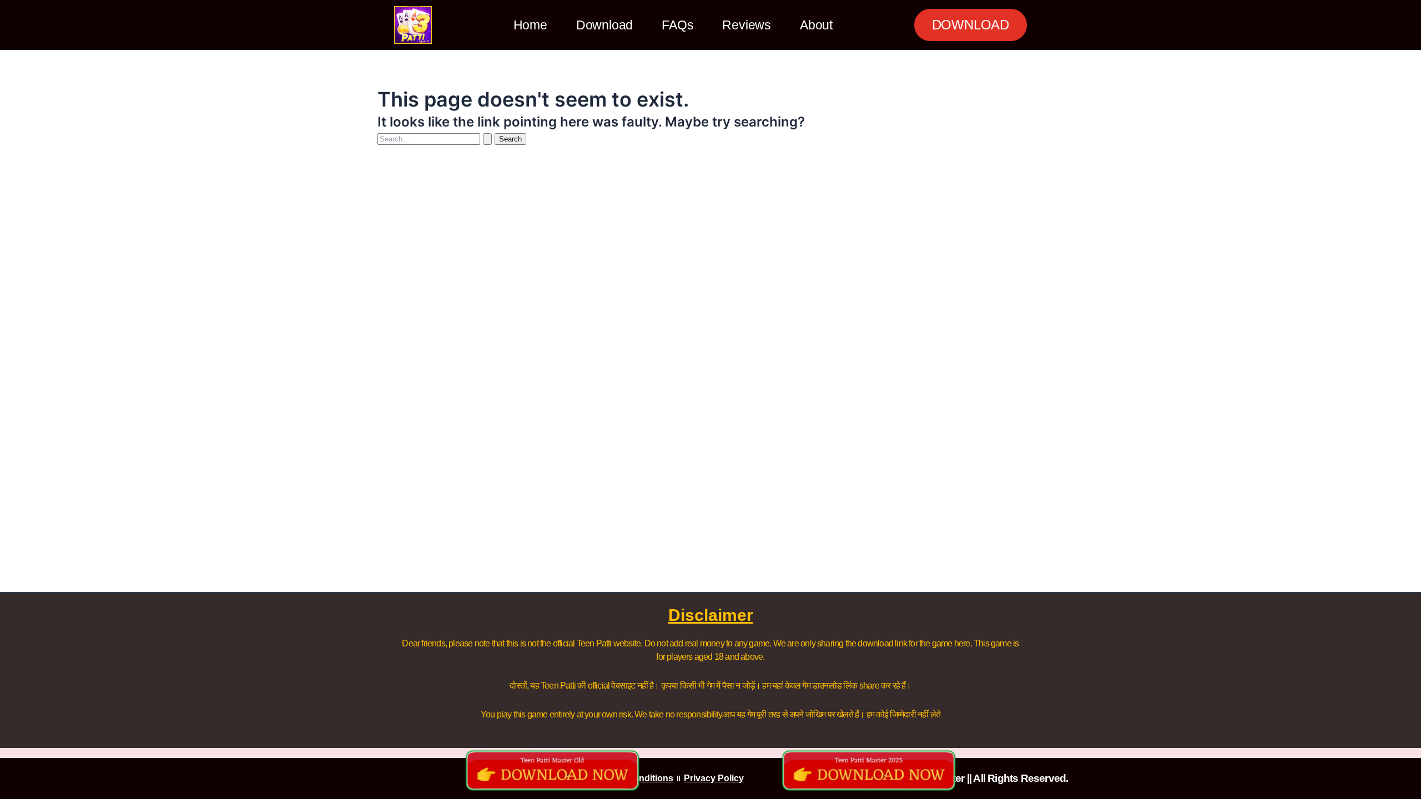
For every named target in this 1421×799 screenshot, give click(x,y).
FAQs (677, 25)
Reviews (746, 25)
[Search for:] (436, 138)
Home (530, 25)
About (816, 25)
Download (604, 25)
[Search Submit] (487, 139)
